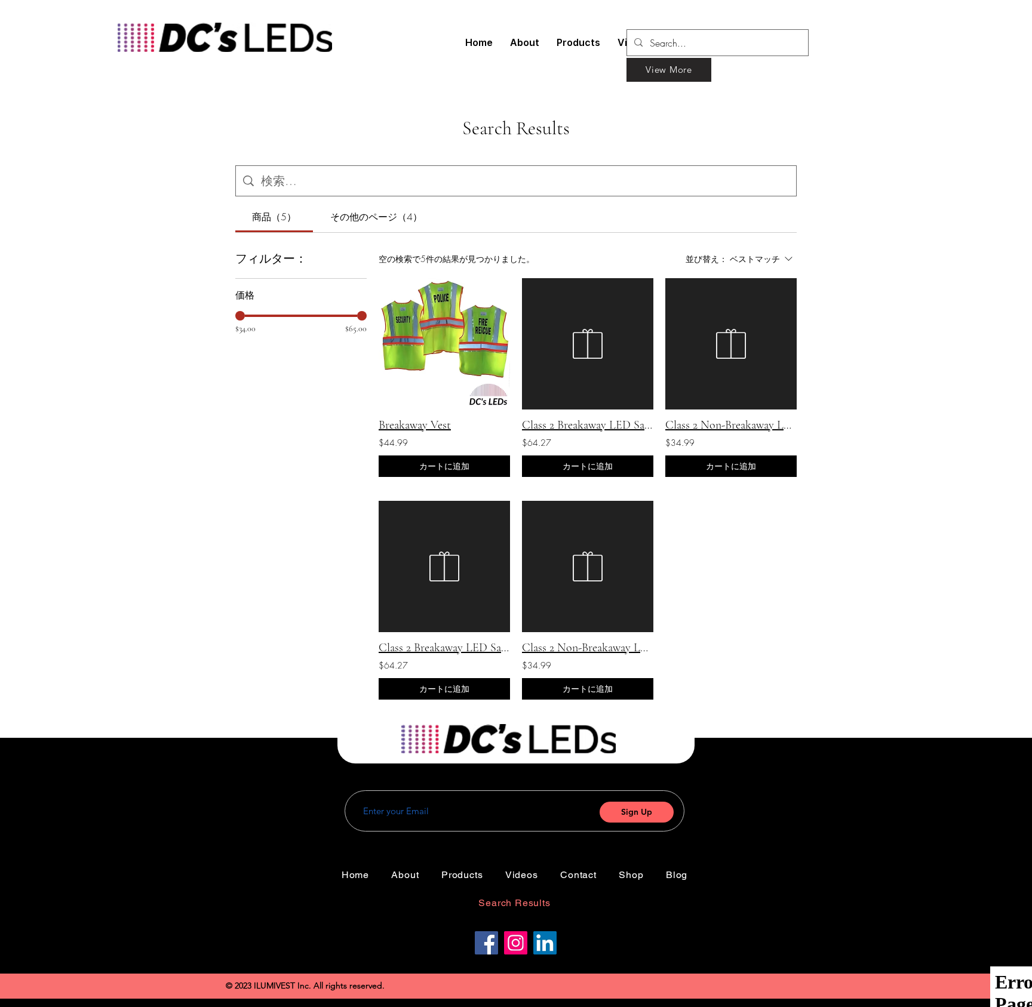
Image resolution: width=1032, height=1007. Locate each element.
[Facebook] (486, 942)
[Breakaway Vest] (444, 343)
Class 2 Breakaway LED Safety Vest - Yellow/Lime (444, 647)
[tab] (274, 216)
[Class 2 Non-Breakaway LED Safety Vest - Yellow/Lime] (587, 566)
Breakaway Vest (415, 425)
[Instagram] (515, 942)
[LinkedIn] (545, 942)
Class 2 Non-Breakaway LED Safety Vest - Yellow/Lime (587, 647)
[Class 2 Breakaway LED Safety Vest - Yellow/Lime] (444, 566)
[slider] (240, 316)
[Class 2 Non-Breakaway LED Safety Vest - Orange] (731, 343)
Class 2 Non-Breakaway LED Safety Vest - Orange (731, 425)
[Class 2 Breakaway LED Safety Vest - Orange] (587, 343)
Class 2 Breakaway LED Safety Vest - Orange (587, 425)
